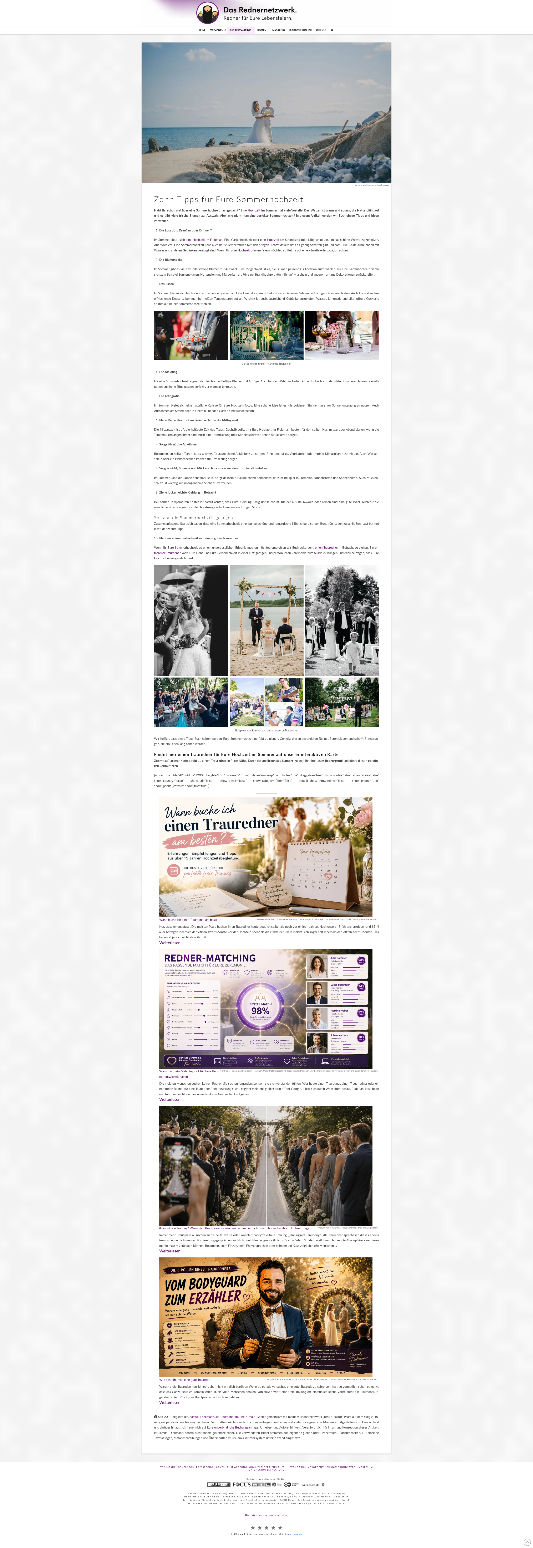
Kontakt (221, 1467)
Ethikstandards (293, 1467)
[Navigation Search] (332, 30)
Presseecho (204, 1467)
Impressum (365, 1467)
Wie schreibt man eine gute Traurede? (185, 1379)
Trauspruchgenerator (177, 1467)
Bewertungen (293, 1534)
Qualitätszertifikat (264, 1467)
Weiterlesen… (171, 943)
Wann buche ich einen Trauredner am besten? (190, 919)
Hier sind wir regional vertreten (266, 1515)
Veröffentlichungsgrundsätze (331, 1467)
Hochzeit (254, 210)
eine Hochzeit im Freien (201, 239)
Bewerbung (238, 1467)
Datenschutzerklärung (266, 1470)
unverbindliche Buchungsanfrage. (237, 1427)
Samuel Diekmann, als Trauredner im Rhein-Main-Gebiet (228, 1417)
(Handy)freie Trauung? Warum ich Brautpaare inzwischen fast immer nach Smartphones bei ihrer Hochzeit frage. (234, 1228)
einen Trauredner (326, 547)
